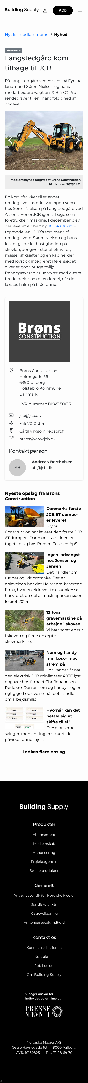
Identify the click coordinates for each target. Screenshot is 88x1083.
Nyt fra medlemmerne (27, 34)
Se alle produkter (44, 870)
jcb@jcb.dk (30, 415)
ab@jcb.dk (42, 467)
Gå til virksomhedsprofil (42, 431)
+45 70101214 (31, 423)
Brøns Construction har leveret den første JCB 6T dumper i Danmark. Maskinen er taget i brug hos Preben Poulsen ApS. (43, 526)
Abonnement (44, 834)
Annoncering (44, 852)
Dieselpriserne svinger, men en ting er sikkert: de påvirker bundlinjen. (42, 725)
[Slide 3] (52, 159)
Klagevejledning (44, 913)
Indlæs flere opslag (44, 751)
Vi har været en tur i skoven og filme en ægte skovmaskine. (44, 627)
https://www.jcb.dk (37, 439)
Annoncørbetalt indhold (44, 922)
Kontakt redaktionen (44, 947)
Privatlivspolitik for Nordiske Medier (44, 895)
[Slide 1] (35, 159)
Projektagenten (44, 861)
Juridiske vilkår (44, 904)
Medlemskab (44, 843)
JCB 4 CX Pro (61, 226)
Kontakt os (44, 956)
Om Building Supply (44, 974)
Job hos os (44, 965)
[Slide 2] (44, 159)
